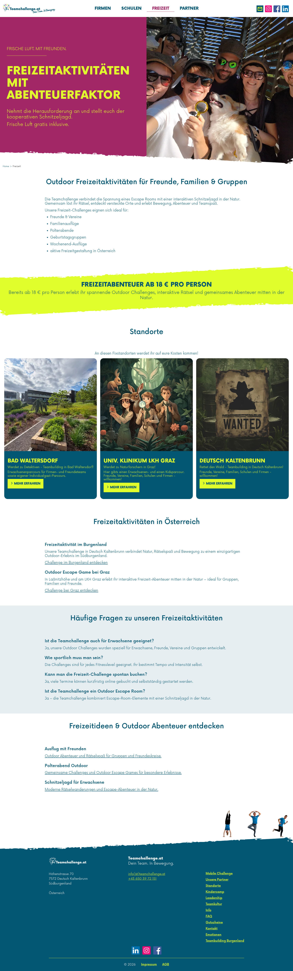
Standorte (213, 886)
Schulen (131, 8)
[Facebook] (157, 950)
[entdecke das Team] (254, 822)
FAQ (209, 916)
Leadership (214, 898)
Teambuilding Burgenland (225, 941)
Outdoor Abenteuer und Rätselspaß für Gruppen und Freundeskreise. (103, 756)
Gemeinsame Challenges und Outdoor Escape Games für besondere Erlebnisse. (113, 773)
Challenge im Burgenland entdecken (76, 563)
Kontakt (212, 928)
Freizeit (160, 8)
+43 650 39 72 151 (142, 879)
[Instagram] (146, 950)
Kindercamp (215, 892)
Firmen (103, 8)
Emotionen (213, 934)
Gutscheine (214, 922)
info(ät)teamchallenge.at (146, 874)
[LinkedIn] (135, 950)
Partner (189, 8)
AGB (165, 964)
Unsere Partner (217, 879)
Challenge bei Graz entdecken (71, 590)
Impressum (149, 964)
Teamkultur (214, 904)
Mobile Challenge (219, 873)
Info (208, 910)
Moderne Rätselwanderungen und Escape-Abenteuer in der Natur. (101, 789)
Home (6, 166)
